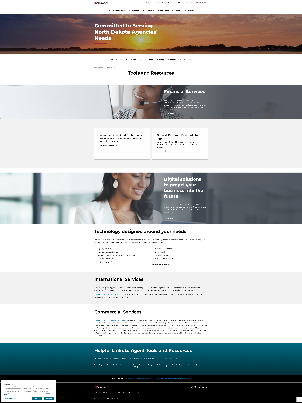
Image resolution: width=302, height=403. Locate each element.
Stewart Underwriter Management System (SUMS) (147, 366)
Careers (157, 3)
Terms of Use (105, 398)
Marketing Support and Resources (183, 365)
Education (172, 59)
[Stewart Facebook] (192, 388)
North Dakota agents (99, 67)
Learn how (170, 113)
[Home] (109, 10)
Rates (120, 59)
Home (112, 59)
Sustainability (185, 379)
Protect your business (107, 145)
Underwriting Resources (135, 59)
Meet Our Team (186, 59)
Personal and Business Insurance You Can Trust (142, 379)
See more (160, 151)
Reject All (37, 398)
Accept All (49, 398)
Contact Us (165, 3)
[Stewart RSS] (207, 388)
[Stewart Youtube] (202, 388)
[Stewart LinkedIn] (199, 388)
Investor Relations (165, 10)
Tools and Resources (156, 59)
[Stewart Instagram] (195, 388)
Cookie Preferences (10, 398)
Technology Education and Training (106, 365)
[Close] (54, 382)
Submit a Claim (189, 3)
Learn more (170, 218)
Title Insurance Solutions (170, 379)
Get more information (159, 264)
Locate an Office (177, 3)
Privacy (96, 398)
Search (150, 3)
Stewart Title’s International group (109, 294)
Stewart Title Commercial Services (109, 320)
